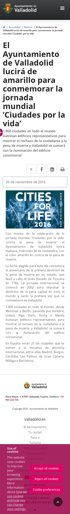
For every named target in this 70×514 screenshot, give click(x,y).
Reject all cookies (46, 479)
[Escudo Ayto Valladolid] (27, 385)
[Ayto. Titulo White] (25, 8)
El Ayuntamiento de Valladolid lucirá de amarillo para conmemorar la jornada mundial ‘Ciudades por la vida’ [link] (33, 30)
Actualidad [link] (14, 27)
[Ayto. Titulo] (39, 385)
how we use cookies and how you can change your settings (17, 500)
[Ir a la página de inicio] (8, 8)
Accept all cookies (46, 468)
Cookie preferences (46, 490)
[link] (4, 27)
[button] (62, 8)
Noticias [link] (28, 27)
